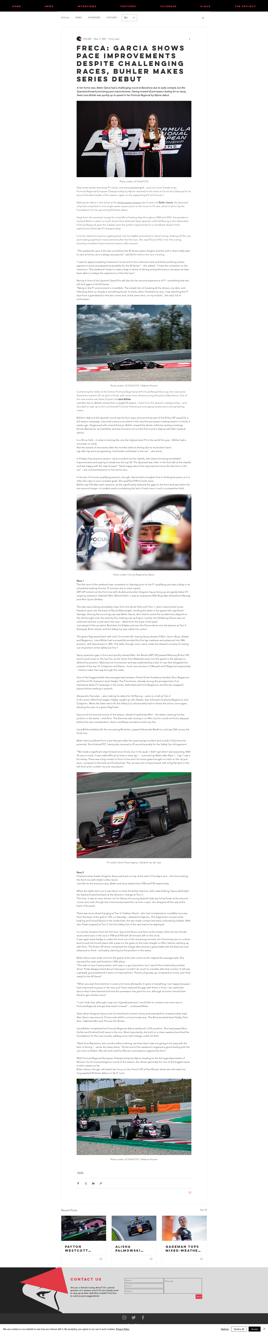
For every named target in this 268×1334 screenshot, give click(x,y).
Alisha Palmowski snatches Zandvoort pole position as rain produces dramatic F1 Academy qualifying (131, 1248)
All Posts (65, 17)
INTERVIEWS (94, 17)
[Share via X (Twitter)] (85, 1183)
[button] (202, 17)
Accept (254, 1329)
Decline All (239, 1329)
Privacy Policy (122, 1329)
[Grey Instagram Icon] (124, 1317)
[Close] (264, 1329)
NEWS (79, 17)
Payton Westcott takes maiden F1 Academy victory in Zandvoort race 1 (83, 1248)
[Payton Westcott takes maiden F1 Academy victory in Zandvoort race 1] (83, 1228)
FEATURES (112, 17)
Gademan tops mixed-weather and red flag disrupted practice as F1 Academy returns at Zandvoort (183, 1248)
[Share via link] (100, 1183)
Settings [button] (225, 1329)
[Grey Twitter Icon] (133, 1317)
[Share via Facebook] (78, 1183)
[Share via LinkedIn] (93, 1183)
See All (203, 1209)
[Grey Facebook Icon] (143, 1317)
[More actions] (189, 39)
